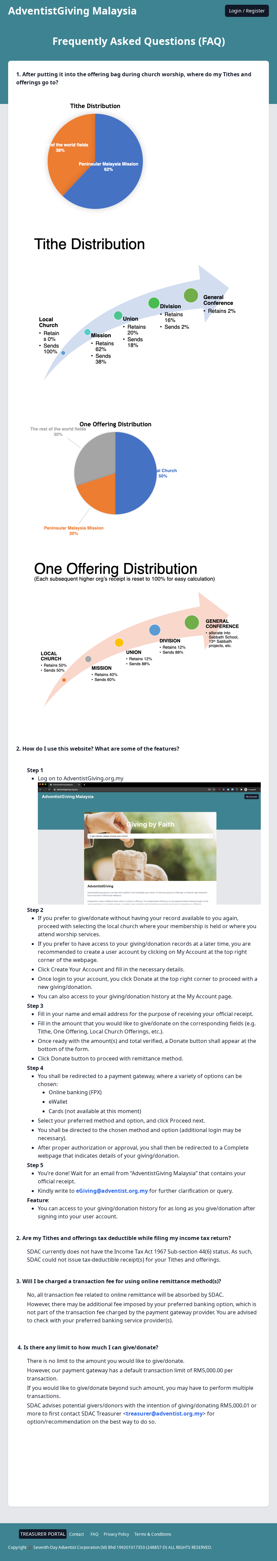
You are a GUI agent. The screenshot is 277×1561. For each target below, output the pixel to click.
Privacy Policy (116, 1534)
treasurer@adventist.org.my (164, 1413)
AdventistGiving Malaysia (72, 11)
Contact (76, 1534)
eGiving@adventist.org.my (112, 1190)
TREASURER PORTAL (42, 1534)
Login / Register (247, 10)
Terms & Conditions (152, 1534)
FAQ (94, 1534)
